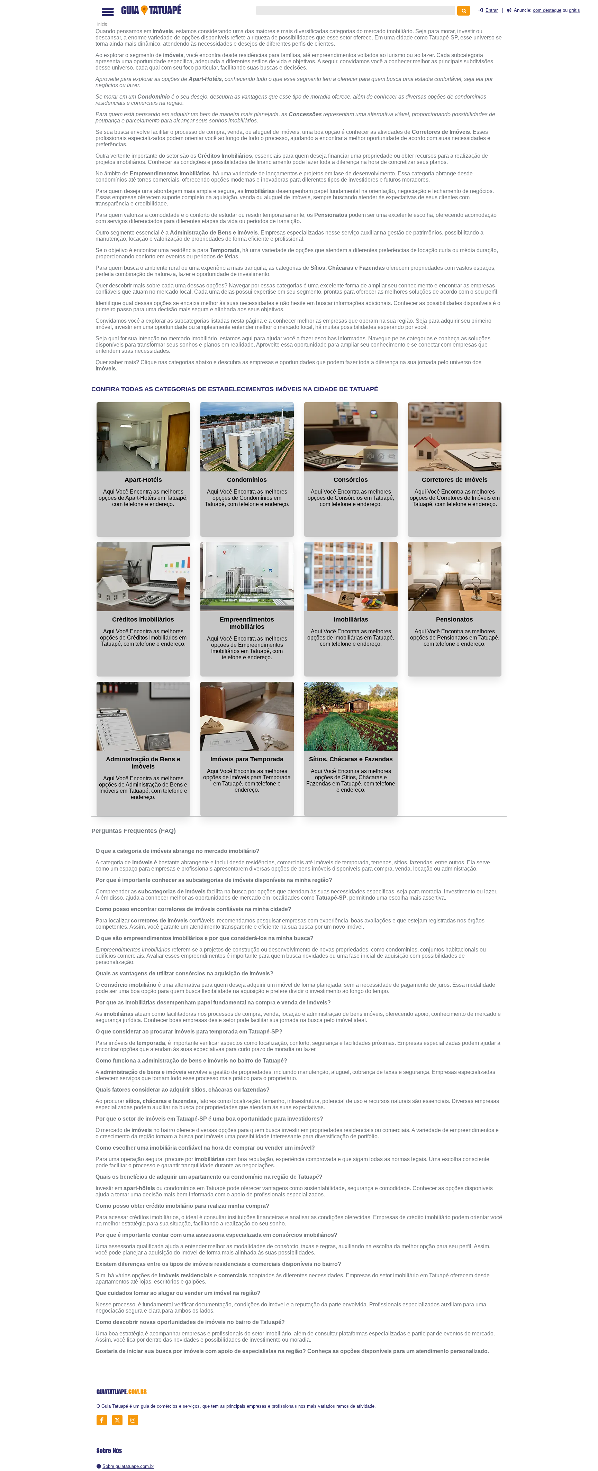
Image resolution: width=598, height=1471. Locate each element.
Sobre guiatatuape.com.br (128, 1466)
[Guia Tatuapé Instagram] (135, 1420)
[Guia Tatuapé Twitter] (119, 1420)
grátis (574, 10)
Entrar (492, 10)
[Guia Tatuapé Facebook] (104, 1420)
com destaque (547, 10)
